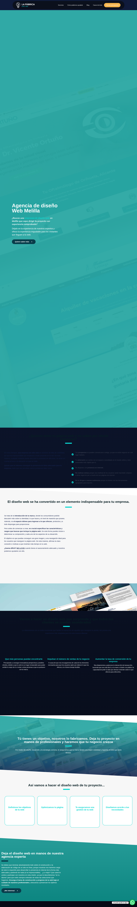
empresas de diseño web (37, 218)
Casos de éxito (97, 5)
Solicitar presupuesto (112, 5)
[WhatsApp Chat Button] (132, 902)
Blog (88, 5)
